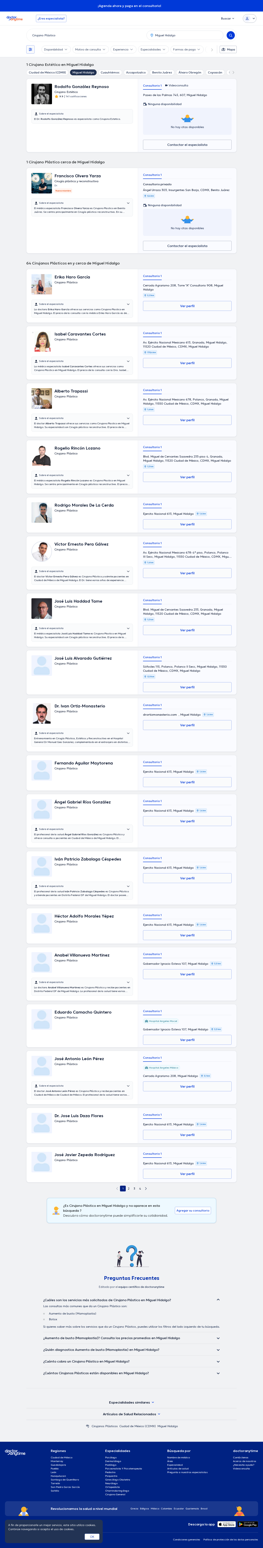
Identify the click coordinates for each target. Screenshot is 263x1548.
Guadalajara (58, 1464)
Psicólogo (111, 1457)
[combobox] (85, 35)
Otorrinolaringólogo (117, 1490)
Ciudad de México (61, 1457)
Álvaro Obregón (190, 72)
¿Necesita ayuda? (243, 1464)
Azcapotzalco (136, 72)
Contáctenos (240, 1457)
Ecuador (179, 1508)
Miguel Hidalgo (83, 72)
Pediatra (110, 1472)
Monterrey (57, 1461)
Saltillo (55, 1490)
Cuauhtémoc (110, 72)
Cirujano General (115, 1494)
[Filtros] (30, 49)
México (155, 1508)
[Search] (231, 35)
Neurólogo (111, 1483)
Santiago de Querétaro (65, 1479)
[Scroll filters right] (210, 49)
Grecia (134, 1508)
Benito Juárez (162, 72)
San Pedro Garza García (65, 1487)
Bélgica (144, 1508)
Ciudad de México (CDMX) (47, 72)
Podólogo (110, 1464)
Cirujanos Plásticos (105, 1426)
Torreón (55, 1483)
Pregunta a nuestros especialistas (187, 1472)
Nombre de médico (178, 1457)
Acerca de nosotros (244, 1461)
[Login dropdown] (249, 18)
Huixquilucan (58, 1475)
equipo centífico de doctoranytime (141, 1287)
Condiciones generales (186, 1539)
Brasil (204, 1508)
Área (170, 1461)
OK (92, 1537)
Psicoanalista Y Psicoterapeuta (123, 1468)
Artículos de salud (178, 1468)
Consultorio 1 (152, 85)
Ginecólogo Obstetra (117, 1479)
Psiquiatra (111, 1475)
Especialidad (175, 1464)
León (53, 1472)
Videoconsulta (241, 1468)
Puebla (55, 1468)
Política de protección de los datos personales (230, 1539)
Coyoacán (215, 72)
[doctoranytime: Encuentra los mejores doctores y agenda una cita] (87, 1426)
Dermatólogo (113, 1461)
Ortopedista (112, 1487)
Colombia (166, 1508)
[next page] (146, 1188)
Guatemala (192, 1508)
